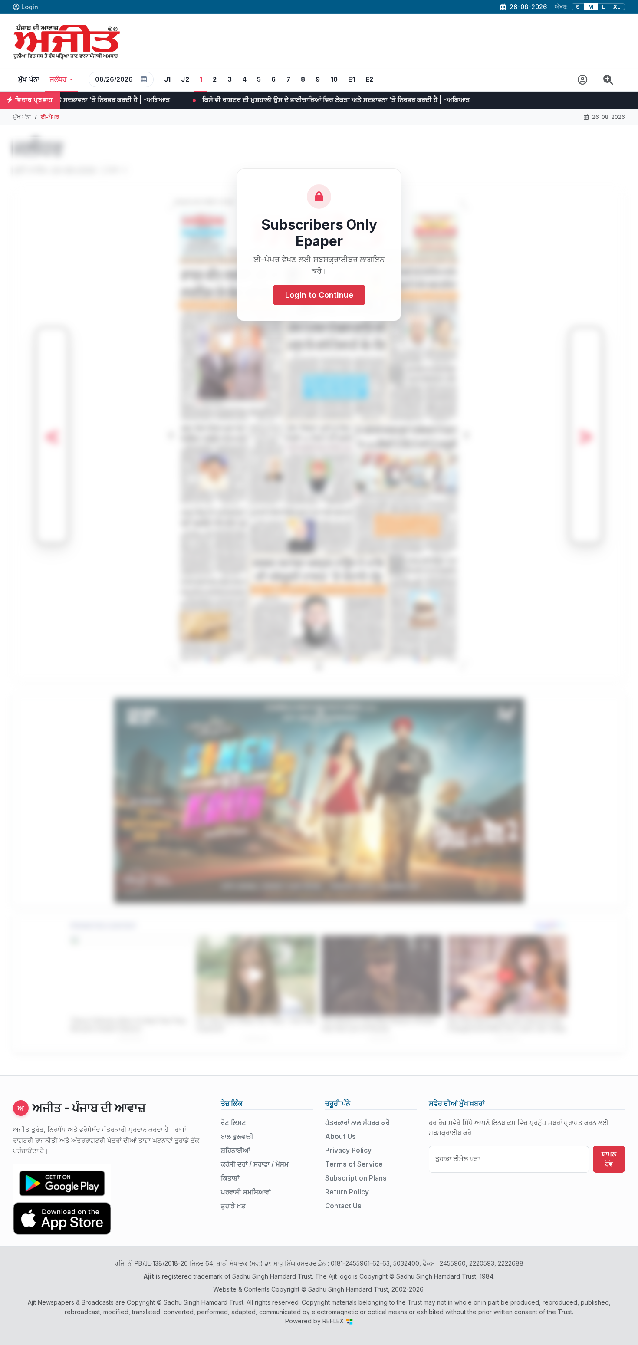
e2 (369, 79)
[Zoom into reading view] (608, 80)
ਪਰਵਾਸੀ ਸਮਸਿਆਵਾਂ (246, 1192)
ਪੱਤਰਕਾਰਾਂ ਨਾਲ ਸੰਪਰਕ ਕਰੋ (357, 1122)
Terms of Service (354, 1164)
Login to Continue (319, 294)
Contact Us (343, 1206)
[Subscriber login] (582, 80)
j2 (185, 79)
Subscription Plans (356, 1178)
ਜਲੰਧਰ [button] (58, 79)
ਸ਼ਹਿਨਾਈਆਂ (235, 1150)
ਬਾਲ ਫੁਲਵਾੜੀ (237, 1136)
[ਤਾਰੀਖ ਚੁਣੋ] (144, 79)
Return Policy (347, 1192)
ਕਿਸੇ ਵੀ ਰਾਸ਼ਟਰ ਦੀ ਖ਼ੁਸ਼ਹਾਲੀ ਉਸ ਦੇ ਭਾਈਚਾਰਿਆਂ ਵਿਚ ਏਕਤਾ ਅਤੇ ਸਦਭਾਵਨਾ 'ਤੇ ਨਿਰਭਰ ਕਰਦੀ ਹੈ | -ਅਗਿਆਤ (155, 99)
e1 (351, 79)
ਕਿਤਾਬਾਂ (230, 1178)
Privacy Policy (348, 1150)
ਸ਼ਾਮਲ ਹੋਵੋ (609, 1159)
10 (334, 79)
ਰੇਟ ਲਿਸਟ (233, 1122)
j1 (167, 79)
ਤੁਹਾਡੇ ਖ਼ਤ (233, 1206)
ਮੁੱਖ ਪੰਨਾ (28, 79)
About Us (340, 1136)
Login (29, 6)
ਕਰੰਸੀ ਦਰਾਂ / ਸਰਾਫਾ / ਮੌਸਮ (255, 1164)
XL (617, 6)
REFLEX (334, 1321)
